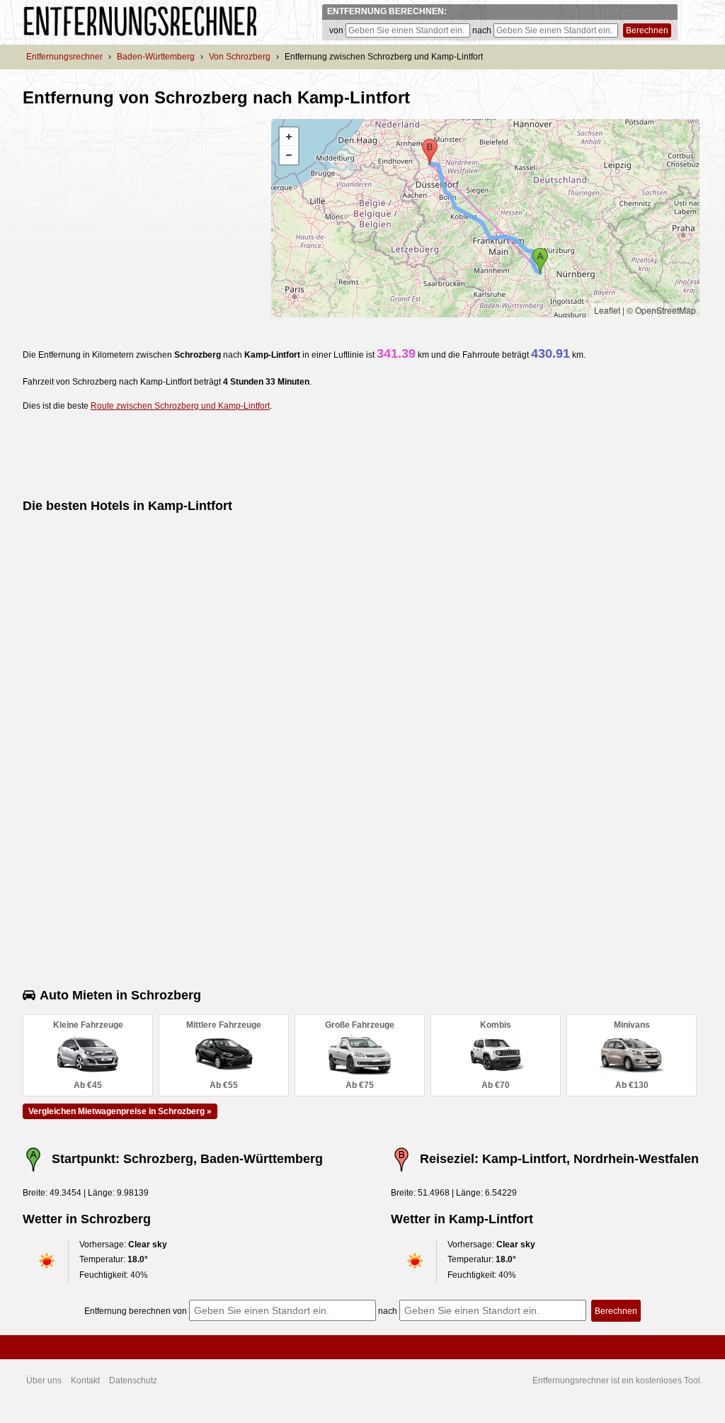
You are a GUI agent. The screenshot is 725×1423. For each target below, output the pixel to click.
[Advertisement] (142, 218)
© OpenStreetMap (661, 310)
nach (481, 30)
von (336, 30)
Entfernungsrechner (64, 57)
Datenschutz (133, 1380)
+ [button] (289, 136)
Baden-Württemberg (156, 57)
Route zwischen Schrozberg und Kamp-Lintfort (180, 406)
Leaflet (607, 310)
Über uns (44, 1380)
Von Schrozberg (239, 57)
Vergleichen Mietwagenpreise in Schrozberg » (120, 1111)
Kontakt (85, 1380)
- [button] (289, 155)
